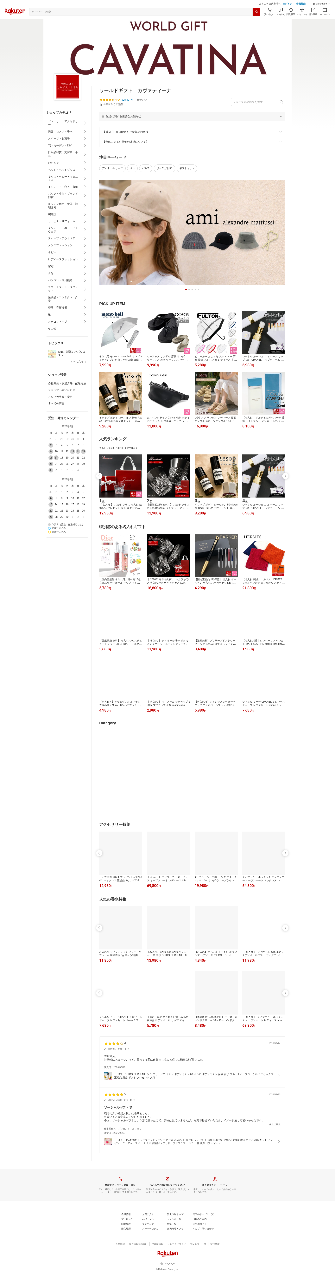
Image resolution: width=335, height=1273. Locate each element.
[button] (321, 13)
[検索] (256, 21)
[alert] (192, 126)
